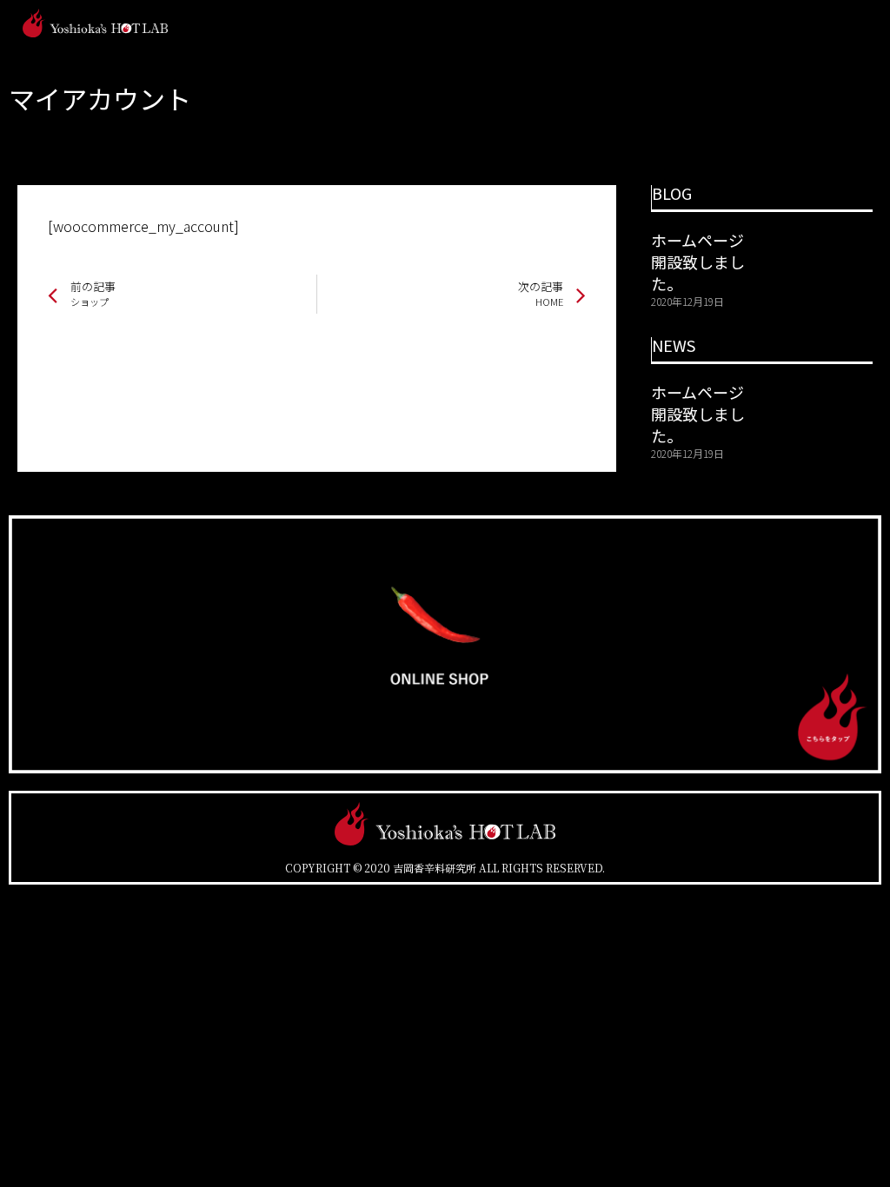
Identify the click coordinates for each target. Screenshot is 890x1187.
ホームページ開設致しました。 (698, 262)
